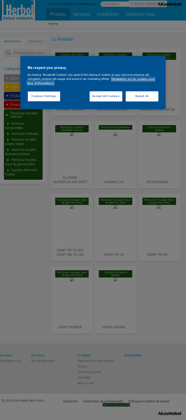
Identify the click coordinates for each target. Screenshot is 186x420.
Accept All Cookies (106, 96)
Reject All (142, 96)
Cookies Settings (43, 96)
